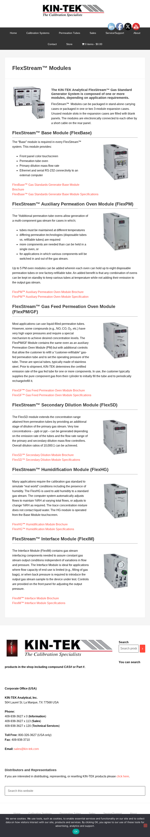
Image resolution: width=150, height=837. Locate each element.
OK (76, 831)
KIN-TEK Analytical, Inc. (75, 11)
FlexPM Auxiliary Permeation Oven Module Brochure (48, 292)
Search (124, 642)
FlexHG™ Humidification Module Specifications (43, 529)
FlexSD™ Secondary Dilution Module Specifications (46, 459)
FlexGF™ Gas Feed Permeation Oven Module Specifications (51, 395)
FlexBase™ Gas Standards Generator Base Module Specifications (55, 194)
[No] (145, 825)
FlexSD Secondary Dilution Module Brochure (43, 455)
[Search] (142, 649)
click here (123, 776)
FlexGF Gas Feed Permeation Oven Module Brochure (48, 390)
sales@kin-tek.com (26, 748)
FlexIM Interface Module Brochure (35, 598)
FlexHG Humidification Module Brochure (40, 524)
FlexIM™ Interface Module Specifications (38, 603)
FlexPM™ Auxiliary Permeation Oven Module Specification (50, 296)
